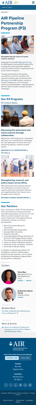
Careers (18, 364)
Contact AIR (11, 358)
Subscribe (25, 358)
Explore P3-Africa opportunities (15, 198)
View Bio (28, 280)
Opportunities (18, 369)
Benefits (18, 366)
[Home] (10, 2)
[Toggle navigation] (33, 2)
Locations (18, 374)
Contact (20, 280)
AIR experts (5, 80)
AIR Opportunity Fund (23, 62)
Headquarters (18, 377)
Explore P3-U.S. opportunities (13, 150)
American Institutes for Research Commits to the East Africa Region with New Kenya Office (17, 329)
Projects (10, 7)
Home (3, 7)
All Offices (18, 380)
